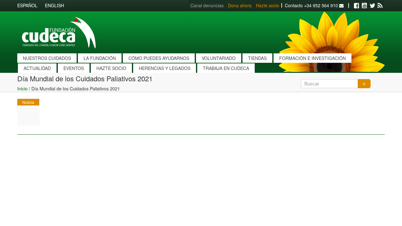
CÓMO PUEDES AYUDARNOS (158, 58)
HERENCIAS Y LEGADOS (164, 68)
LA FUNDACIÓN (100, 58)
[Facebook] (356, 6)
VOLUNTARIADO (219, 58)
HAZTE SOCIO (111, 68)
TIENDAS (257, 58)
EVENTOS (73, 68)
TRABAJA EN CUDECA (226, 68)
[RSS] (380, 6)
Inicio (22, 88)
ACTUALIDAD (37, 68)
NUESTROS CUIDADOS (47, 58)
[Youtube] (364, 6)
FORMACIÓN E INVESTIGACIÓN (312, 58)
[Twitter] (372, 6)
